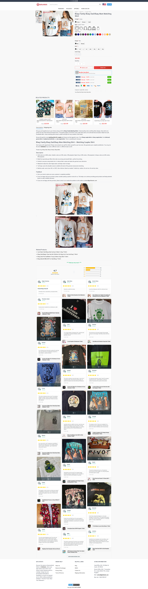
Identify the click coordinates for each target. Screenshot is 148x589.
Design (76, 40)
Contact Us (77, 570)
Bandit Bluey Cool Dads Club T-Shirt (102, 120)
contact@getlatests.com (90, 180)
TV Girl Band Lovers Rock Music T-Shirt (101, 526)
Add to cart (85, 67)
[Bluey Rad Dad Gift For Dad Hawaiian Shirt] (45, 109)
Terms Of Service (60, 573)
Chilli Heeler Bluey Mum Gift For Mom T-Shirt (64, 121)
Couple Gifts (88, 12)
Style (76, 24)
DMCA (76, 568)
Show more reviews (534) (74, 556)
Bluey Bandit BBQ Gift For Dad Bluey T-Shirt (49, 259)
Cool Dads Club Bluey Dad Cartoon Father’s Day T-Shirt (52, 252)
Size (76, 46)
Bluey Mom (89, 92)
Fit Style (77, 19)
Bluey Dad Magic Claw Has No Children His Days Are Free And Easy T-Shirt (57, 254)
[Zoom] (44, 35)
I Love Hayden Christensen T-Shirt (74, 341)
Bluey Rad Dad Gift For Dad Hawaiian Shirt (44, 121)
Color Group (77, 51)
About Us (58, 565)
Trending (61, 8)
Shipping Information (80, 573)
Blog (76, 565)
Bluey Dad (79, 92)
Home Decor (85, 8)
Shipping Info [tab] (48, 127)
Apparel (76, 8)
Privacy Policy (59, 570)
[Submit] (100, 4)
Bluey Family (83, 92)
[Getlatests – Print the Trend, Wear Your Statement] (42, 4)
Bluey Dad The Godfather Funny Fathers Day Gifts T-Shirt (52, 256)
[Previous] (45, 23)
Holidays (69, 8)
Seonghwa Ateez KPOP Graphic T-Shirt (76, 528)
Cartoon (86, 89)
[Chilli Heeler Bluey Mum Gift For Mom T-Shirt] (64, 109)
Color (76, 31)
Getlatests (43, 146)
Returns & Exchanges (61, 568)
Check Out (103, 67)
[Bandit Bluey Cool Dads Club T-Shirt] (103, 109)
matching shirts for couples (55, 137)
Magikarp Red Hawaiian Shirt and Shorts (51, 548)
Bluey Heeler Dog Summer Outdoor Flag (82, 121)
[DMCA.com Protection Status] (74, 584)
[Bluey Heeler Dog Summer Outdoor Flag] (84, 109)
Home (76, 12)
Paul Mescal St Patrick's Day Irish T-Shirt (101, 341)
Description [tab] (39, 127)
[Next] (71, 23)
